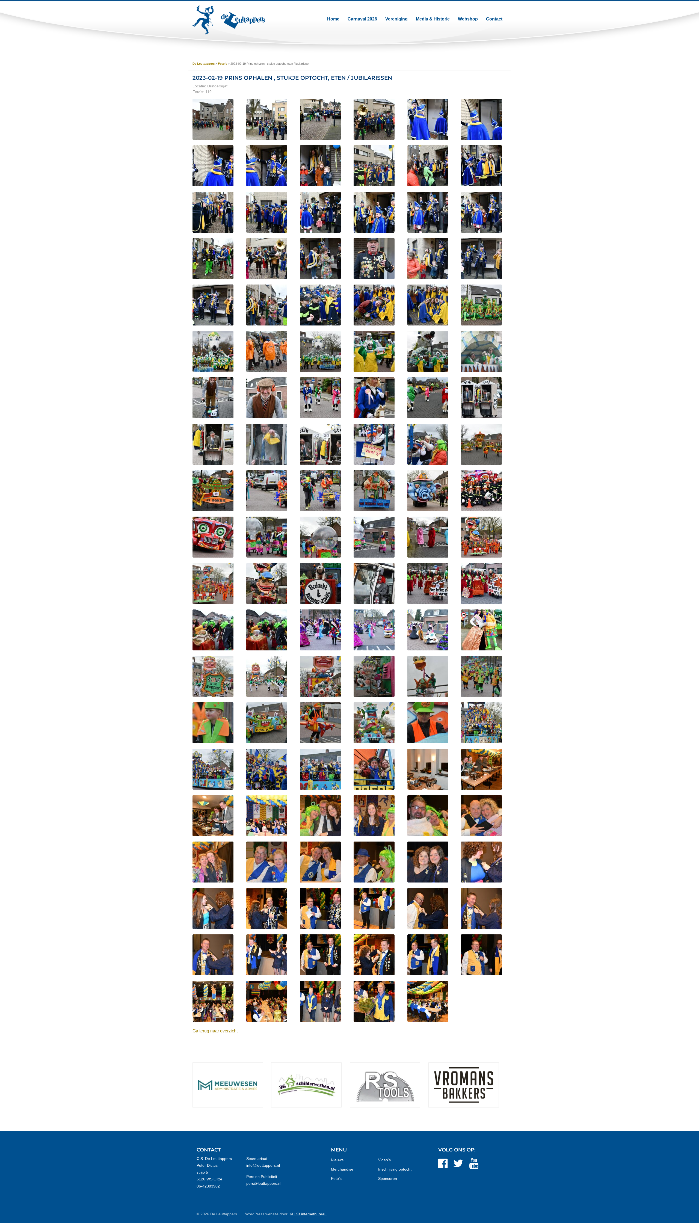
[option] (243, 1084)
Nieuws (337, 1160)
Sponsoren (387, 1178)
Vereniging (396, 19)
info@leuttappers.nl (263, 1165)
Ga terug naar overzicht (215, 1031)
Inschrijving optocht (394, 1169)
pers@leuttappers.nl (263, 1183)
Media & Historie (433, 19)
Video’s (384, 1160)
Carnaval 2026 (362, 19)
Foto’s (336, 1178)
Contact (494, 19)
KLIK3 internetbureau (308, 1214)
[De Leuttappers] (228, 19)
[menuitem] (333, 19)
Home (333, 19)
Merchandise (342, 1169)
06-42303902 (208, 1186)
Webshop (468, 19)
